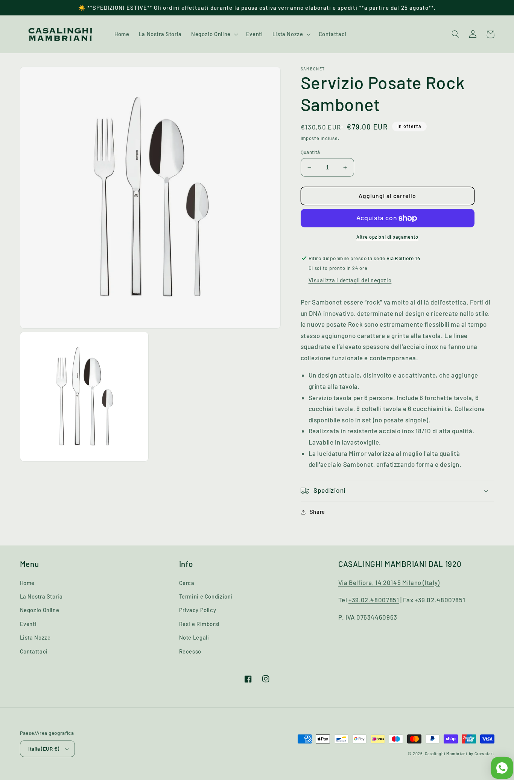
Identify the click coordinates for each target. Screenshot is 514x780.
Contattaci (34, 651)
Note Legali (194, 637)
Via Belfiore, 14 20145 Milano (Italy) (389, 582)
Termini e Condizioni (206, 596)
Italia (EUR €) (43, 748)
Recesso (190, 651)
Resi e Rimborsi (199, 623)
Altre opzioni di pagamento (387, 237)
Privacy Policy (197, 609)
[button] (213, 34)
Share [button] (317, 512)
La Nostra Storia (41, 596)
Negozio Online (39, 609)
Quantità (310, 152)
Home (27, 582)
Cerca (187, 582)
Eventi (28, 623)
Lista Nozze (35, 637)
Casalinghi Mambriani (446, 753)
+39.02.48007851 (373, 599)
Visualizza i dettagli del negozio (350, 280)
